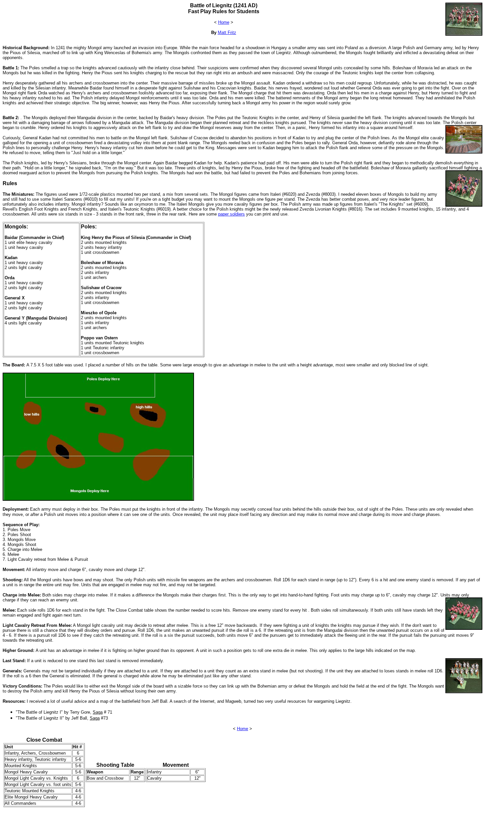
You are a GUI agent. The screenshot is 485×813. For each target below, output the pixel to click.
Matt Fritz (227, 32)
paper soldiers (231, 214)
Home (223, 22)
